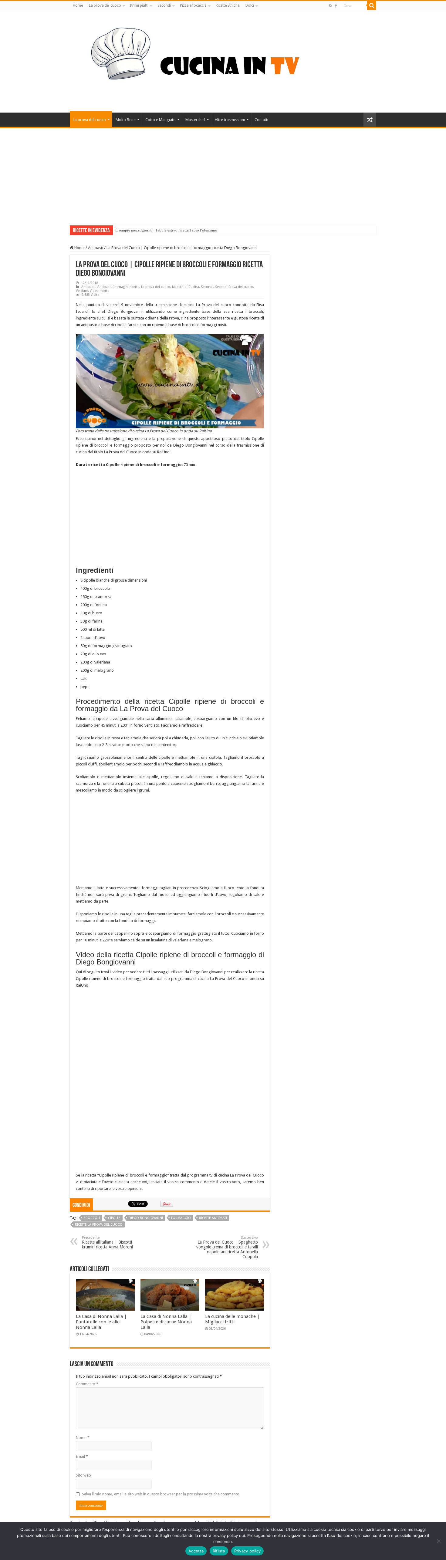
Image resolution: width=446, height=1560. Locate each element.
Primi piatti (139, 5)
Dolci (249, 5)
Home (78, 5)
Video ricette (99, 291)
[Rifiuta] (438, 1541)
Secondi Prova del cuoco (234, 287)
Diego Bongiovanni (146, 1218)
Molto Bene (126, 119)
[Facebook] (336, 5)
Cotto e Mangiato (160, 119)
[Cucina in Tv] (223, 60)
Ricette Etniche (227, 5)
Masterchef (195, 119)
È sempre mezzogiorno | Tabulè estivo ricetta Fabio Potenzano (166, 230)
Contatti (261, 119)
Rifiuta (219, 1550)
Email (82, 1456)
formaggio (181, 1218)
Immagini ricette (126, 287)
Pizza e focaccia (193, 5)
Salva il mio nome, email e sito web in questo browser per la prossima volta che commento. (161, 1494)
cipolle (114, 1218)
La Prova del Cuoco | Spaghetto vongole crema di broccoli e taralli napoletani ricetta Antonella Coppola (227, 1247)
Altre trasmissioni (230, 119)
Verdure (82, 291)
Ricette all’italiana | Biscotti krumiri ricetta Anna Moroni (107, 1242)
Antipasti (95, 247)
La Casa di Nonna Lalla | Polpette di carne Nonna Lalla (166, 1322)
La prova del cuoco (105, 5)
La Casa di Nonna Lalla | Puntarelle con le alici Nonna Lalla (101, 1322)
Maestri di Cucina (185, 287)
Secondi (164, 5)
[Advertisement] (223, 173)
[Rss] (330, 5)
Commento (87, 1384)
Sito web (83, 1475)
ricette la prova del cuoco (99, 1225)
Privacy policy (247, 1550)
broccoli (91, 1218)
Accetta (196, 1550)
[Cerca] (371, 5)
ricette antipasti (213, 1218)
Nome (83, 1437)
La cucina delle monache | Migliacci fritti (232, 1319)
